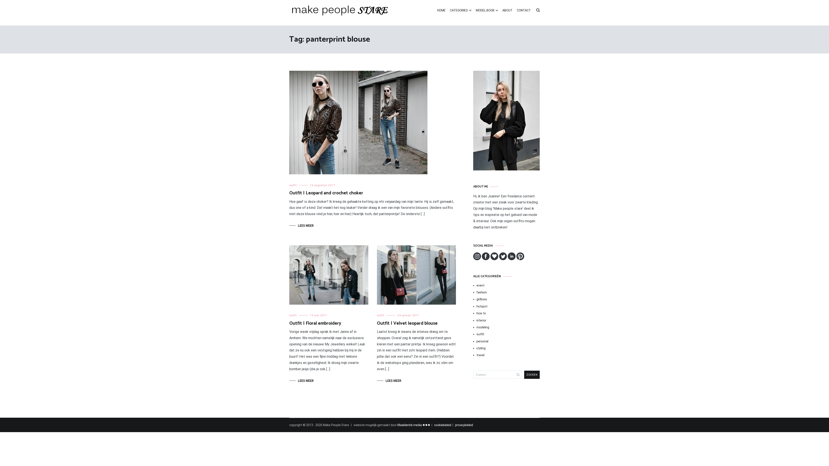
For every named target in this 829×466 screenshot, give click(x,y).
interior (481, 320)
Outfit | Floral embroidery (315, 323)
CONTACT (524, 10)
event (480, 285)
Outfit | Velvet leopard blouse (407, 323)
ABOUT (507, 10)
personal (482, 341)
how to (481, 313)
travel (480, 355)
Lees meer (306, 225)
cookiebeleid (442, 425)
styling (481, 348)
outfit (293, 185)
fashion (481, 292)
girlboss (481, 299)
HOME (441, 10)
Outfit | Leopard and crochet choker (326, 193)
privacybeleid (464, 425)
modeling (482, 327)
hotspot (481, 306)
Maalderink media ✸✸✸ (413, 425)
